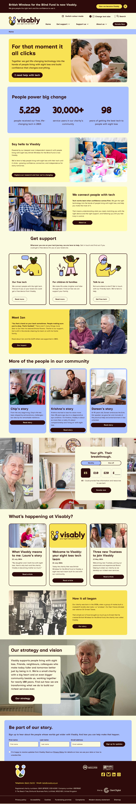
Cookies (48, 800)
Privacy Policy (58, 752)
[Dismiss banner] (125, 6)
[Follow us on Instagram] (119, 774)
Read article (27, 574)
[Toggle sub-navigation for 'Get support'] (69, 24)
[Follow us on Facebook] (103, 774)
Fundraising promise (63, 800)
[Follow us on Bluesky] (108, 774)
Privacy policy (20, 800)
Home (48, 24)
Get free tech (101, 299)
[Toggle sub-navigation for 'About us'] (106, 24)
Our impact (21, 345)
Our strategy (22, 698)
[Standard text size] (90, 16)
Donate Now (120, 24)
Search (123, 16)
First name (13, 740)
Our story (82, 626)
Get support (62, 24)
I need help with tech (27, 75)
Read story (27, 422)
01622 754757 (30, 783)
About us (100, 24)
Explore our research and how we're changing (34, 175)
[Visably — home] (24, 21)
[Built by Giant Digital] (112, 790)
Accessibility (35, 800)
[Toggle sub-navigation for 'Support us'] (88, 24)
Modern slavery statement (99, 800)
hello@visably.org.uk (50, 783)
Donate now (101, 490)
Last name (44, 740)
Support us (81, 24)
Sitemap (117, 800)
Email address (77, 740)
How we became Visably (109, 6)
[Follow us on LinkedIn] (114, 774)
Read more (19, 299)
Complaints (80, 800)
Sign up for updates (114, 744)
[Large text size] (93, 16)
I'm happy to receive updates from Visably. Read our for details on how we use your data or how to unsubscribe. (56, 753)
